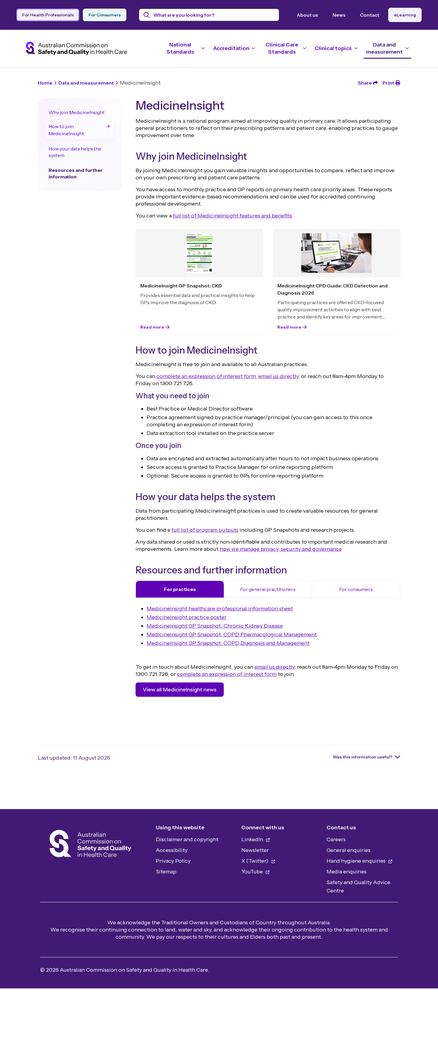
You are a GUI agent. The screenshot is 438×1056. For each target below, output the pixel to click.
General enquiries (348, 850)
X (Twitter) (255, 861)
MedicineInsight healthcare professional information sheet (220, 608)
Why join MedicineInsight (77, 112)
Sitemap (166, 871)
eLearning (405, 15)
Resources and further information (75, 173)
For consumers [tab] (356, 589)
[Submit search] (147, 15)
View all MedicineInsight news (180, 689)
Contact (369, 15)
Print (388, 83)
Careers (336, 839)
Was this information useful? (362, 757)
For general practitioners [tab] (268, 589)
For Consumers (104, 15)
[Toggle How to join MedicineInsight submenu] (108, 126)
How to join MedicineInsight (66, 129)
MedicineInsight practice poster (186, 617)
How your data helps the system (75, 152)
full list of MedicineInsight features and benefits (232, 215)
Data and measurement (86, 83)
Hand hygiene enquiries (357, 861)
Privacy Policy (173, 861)
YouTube (252, 871)
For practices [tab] (180, 589)
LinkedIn (252, 839)
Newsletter (255, 850)
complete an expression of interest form (206, 376)
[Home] (90, 845)
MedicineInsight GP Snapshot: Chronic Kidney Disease (215, 626)
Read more (152, 327)
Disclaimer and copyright (187, 839)
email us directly (278, 376)
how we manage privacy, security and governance (280, 549)
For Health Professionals (48, 15)
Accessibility (171, 850)
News (339, 15)
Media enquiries (346, 871)
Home (45, 83)
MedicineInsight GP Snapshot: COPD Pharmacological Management (232, 634)
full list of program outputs (204, 530)
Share (365, 83)
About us (307, 15)
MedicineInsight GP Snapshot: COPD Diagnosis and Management (228, 643)
